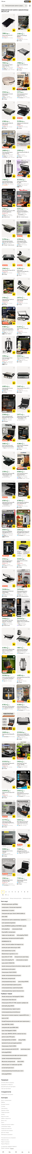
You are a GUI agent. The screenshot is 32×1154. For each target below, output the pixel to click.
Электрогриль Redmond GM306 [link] (22, 124)
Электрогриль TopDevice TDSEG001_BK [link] (8, 300)
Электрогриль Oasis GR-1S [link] (23, 388)
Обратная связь (5, 1139)
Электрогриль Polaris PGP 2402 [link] (8, 793)
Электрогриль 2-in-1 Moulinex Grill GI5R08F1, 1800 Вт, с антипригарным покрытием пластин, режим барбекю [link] (23, 211)
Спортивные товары (6, 1126)
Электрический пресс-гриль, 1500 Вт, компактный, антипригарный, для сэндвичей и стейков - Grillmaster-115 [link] (7, 65)
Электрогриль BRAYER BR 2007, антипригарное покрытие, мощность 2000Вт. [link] (8, 650)
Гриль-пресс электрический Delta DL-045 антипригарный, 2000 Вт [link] (23, 271)
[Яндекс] (12, 1148)
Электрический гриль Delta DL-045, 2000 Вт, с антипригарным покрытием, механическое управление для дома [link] (8, 241)
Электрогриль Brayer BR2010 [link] (22, 36)
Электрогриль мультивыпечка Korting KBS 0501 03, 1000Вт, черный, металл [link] (23, 793)
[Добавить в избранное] (14, 15)
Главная (3, 1152)
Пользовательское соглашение (8, 1137)
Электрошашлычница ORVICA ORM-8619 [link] (7, 561)
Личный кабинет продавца (7, 1082)
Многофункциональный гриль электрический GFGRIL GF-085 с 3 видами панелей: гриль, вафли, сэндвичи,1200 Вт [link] (23, 822)
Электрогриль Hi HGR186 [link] (23, 357)
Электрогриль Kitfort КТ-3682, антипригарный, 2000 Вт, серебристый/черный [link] (23, 851)
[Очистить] (26, 6)
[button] (30, 6)
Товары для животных (6, 1128)
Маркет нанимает (5, 1141)
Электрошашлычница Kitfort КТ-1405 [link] (7, 358)
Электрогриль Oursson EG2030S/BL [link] (7, 389)
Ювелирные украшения (6, 1134)
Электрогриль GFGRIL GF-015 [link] (23, 153)
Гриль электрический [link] (7, 35)
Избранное (16, 1152)
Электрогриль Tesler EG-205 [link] (23, 329)
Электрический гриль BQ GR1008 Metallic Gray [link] (8, 503)
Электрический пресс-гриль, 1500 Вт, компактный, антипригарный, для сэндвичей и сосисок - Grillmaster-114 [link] (7, 153)
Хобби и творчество (6, 1118)
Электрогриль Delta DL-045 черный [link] (7, 124)
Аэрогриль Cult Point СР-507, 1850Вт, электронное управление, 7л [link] (23, 764)
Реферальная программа (7, 1094)
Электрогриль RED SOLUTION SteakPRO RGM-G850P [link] (8, 822)
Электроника (4, 1108)
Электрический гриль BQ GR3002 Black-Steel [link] (23, 417)
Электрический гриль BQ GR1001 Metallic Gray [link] (8, 474)
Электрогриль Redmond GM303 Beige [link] (7, 592)
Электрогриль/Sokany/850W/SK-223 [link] (8, 735)
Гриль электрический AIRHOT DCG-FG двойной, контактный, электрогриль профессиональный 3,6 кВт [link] (23, 621)
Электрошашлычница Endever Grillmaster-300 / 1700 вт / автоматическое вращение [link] (23, 707)
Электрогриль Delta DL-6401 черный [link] (22, 300)
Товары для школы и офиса (7, 1124)
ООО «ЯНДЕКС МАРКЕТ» (11, 1146)
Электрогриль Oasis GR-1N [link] (8, 270)
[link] (10, 904)
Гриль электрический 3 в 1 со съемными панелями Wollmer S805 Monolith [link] (8, 678)
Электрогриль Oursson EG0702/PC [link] (7, 94)
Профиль (29, 1152)
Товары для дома (5, 1112)
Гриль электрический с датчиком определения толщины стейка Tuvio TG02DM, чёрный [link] (7, 329)
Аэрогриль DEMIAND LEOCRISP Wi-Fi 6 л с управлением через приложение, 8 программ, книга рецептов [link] (8, 532)
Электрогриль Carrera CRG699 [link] (7, 851)
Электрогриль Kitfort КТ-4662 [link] (22, 182)
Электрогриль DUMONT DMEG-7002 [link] (22, 446)
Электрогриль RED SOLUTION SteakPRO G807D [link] (22, 241)
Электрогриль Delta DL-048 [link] (22, 65)
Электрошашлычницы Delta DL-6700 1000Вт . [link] (7, 182)
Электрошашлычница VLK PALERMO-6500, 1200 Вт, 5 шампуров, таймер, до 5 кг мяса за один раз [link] (23, 532)
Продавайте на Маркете (7, 1084)
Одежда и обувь (5, 1110)
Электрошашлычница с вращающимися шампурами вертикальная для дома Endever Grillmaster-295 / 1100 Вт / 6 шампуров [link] (23, 94)
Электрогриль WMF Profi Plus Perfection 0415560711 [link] (23, 735)
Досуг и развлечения (6, 1100)
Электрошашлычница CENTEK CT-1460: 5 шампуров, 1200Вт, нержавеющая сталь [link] (22, 592)
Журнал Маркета (5, 1143)
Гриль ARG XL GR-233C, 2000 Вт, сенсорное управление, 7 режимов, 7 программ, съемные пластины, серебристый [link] (8, 621)
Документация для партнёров (8, 1086)
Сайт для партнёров (6, 1088)
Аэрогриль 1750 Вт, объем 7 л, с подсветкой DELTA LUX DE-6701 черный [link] (8, 707)
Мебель (3, 1102)
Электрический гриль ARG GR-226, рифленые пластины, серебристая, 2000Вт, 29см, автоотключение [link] (8, 211)
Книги (2, 1122)
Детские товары (5, 1132)
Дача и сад (3, 1120)
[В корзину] (14, 30)
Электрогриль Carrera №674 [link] (22, 561)
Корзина (22, 1152)
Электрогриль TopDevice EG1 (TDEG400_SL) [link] (23, 503)
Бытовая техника (5, 1104)
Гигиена (3, 1106)
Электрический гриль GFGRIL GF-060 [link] (7, 880)
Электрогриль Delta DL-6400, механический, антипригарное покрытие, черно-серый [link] (23, 650)
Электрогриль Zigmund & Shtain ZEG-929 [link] (8, 764)
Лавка (9, 1152)
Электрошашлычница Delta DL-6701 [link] (23, 678)
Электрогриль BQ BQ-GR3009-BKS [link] (22, 880)
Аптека (3, 1114)
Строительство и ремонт (7, 1130)
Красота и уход (4, 1116)
